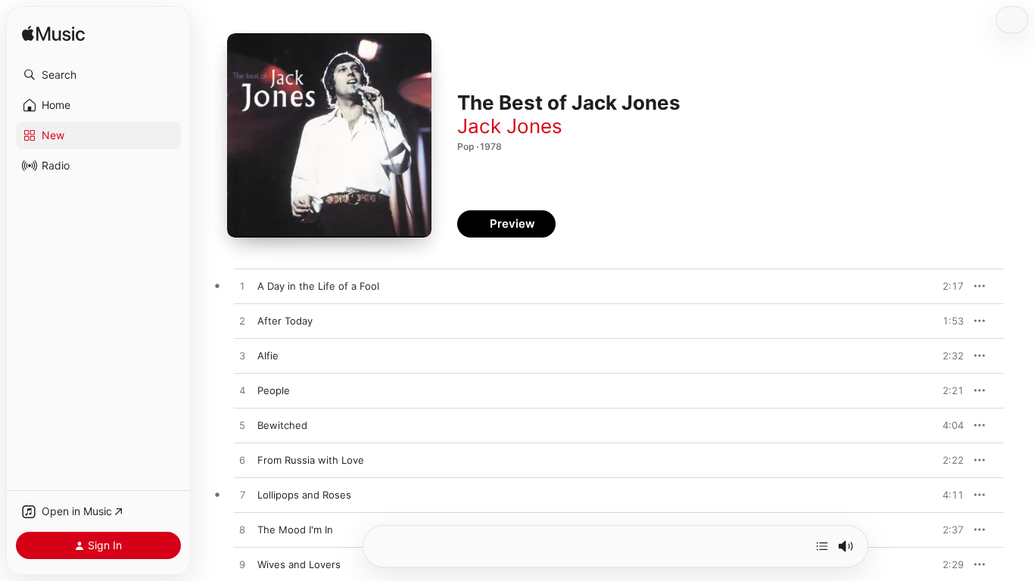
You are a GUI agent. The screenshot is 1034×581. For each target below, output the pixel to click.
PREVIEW (947, 285)
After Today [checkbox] (285, 321)
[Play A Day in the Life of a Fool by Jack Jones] (242, 287)
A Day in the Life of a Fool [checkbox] (318, 286)
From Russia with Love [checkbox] (310, 460)
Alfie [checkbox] (268, 356)
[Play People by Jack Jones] (242, 391)
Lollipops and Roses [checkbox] (304, 495)
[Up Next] (822, 546)
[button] (98, 75)
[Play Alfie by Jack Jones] (242, 356)
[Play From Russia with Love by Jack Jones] (242, 461)
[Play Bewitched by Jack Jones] (242, 426)
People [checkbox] (273, 390)
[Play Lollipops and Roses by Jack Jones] (242, 495)
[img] (53, 34)
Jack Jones (509, 126)
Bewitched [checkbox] (282, 425)
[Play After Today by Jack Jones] (242, 321)
